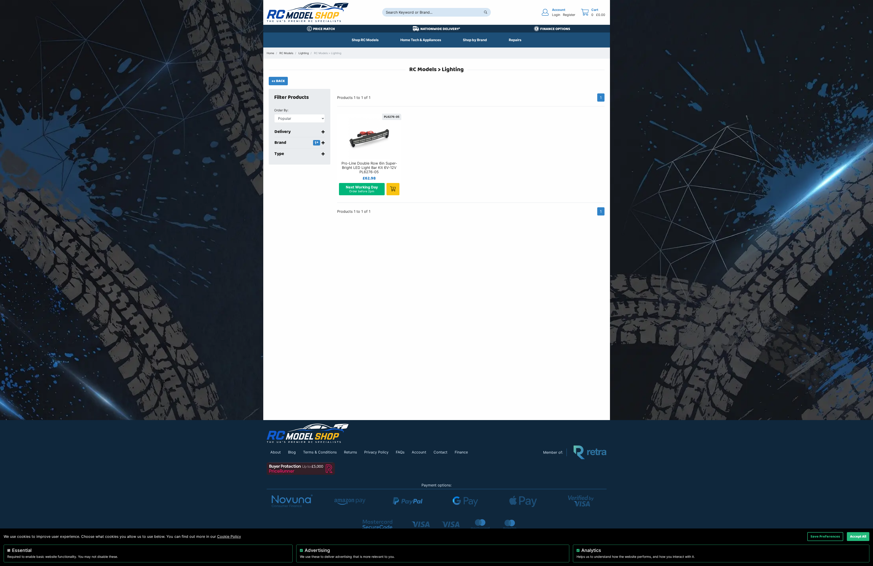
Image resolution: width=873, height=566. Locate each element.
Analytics (591, 550)
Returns (350, 452)
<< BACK (278, 81)
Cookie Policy (229, 536)
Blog (292, 452)
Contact (440, 452)
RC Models (286, 53)
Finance (461, 452)
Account (419, 452)
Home (270, 53)
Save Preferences (825, 536)
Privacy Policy (376, 452)
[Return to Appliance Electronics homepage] (402, 433)
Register (569, 15)
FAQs (400, 452)
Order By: (281, 110)
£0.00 (600, 15)
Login (556, 15)
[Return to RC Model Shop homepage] (308, 12)
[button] (302, 97)
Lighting (304, 53)
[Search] (485, 12)
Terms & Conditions (320, 452)
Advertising (317, 550)
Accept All (858, 536)
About (275, 452)
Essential (22, 550)
